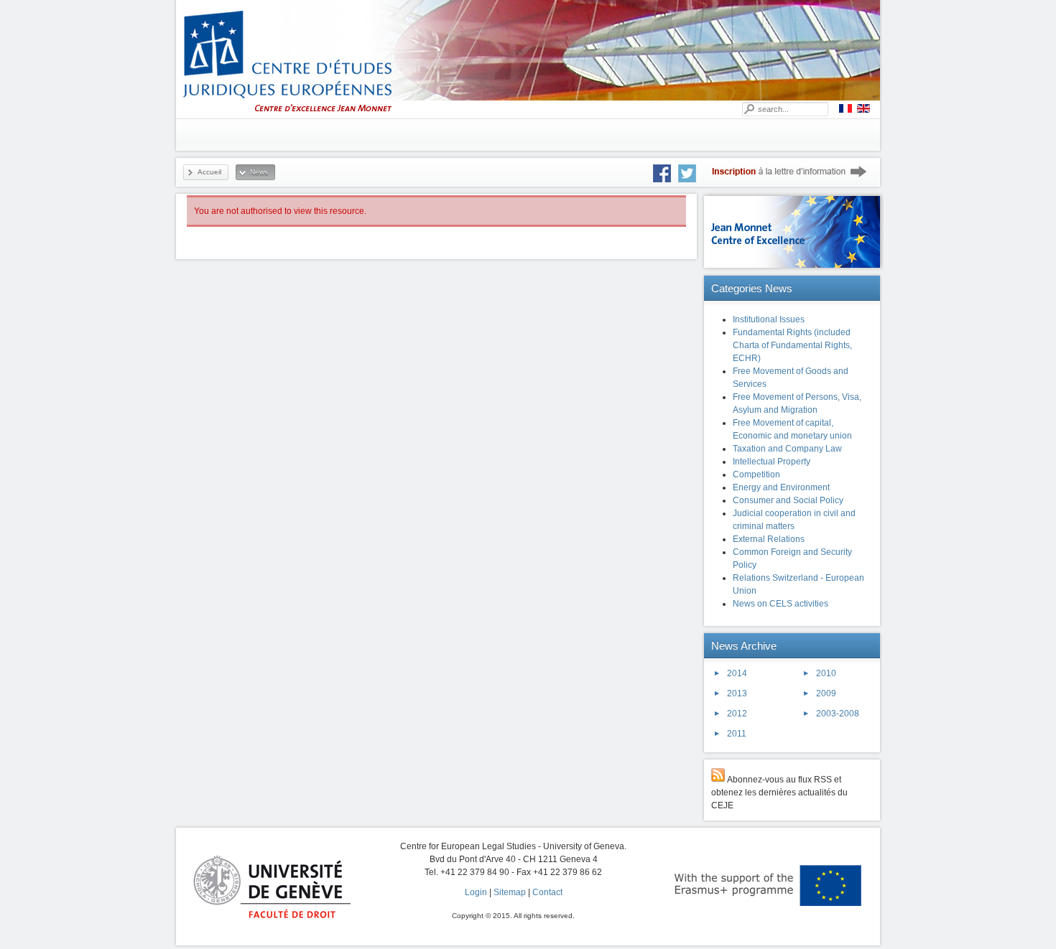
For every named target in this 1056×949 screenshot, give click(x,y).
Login (476, 892)
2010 (826, 673)
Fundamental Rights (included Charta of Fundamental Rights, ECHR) (792, 345)
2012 (737, 714)
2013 (737, 693)
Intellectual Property (771, 462)
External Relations (769, 539)
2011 (736, 734)
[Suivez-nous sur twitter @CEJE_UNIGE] (694, 173)
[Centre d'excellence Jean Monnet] (793, 269)
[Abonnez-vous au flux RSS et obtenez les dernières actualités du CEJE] (718, 780)
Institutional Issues (769, 319)
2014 (737, 673)
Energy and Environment (781, 487)
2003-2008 (837, 714)
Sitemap (510, 892)
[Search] (748, 109)
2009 (826, 693)
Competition (756, 474)
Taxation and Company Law (787, 449)
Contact (547, 892)
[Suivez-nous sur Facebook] (665, 173)
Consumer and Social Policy (788, 500)
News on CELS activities (780, 604)
